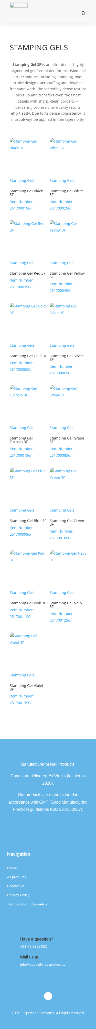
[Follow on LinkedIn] (48, 996)
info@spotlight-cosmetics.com (44, 964)
